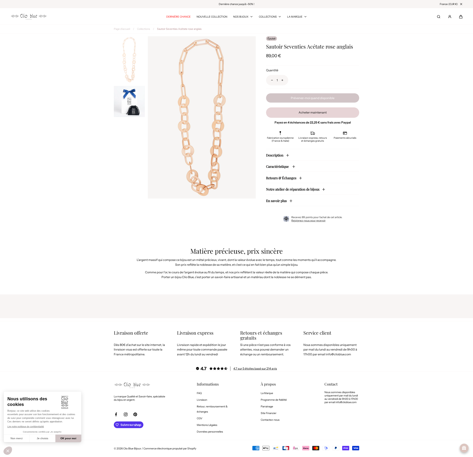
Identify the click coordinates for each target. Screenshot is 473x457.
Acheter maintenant (313, 112)
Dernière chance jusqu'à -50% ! (236, 4)
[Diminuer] (269, 80)
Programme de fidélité (274, 399)
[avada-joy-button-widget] (464, 448)
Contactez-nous (270, 419)
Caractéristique (278, 166)
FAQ (199, 393)
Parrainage (267, 406)
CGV (199, 418)
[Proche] (461, 4)
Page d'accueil (122, 29)
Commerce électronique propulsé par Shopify (169, 448)
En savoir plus (276, 201)
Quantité (272, 70)
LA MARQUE (294, 16)
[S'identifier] (450, 17)
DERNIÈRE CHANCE (178, 16)
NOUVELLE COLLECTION (212, 16)
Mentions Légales (207, 425)
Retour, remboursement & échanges (212, 409)
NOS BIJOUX (241, 16)
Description (274, 155)
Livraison (202, 399)
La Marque (267, 393)
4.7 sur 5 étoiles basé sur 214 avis (255, 368)
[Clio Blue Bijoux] (28, 16)
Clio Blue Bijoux (132, 448)
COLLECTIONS (268, 16)
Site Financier (268, 413)
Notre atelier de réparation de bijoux (292, 189)
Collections (143, 29)
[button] (461, 17)
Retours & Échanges (281, 178)
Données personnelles (210, 431)
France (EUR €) (449, 4)
